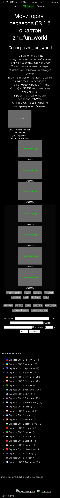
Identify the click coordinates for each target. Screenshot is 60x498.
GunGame (36, 297)
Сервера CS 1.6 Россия (20, 360)
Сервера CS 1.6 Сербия (20, 445)
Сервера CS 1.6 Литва (20, 385)
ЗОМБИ (37, 293)
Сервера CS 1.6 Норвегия (21, 457)
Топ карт (41, 6)
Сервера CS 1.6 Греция (20, 453)
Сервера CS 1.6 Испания (21, 419)
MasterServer (7, 496)
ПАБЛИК (8, 306)
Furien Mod (50, 306)
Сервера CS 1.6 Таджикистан (23, 424)
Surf (26, 297)
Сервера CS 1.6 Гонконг (21, 428)
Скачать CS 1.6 (38, 2)
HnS (46, 297)
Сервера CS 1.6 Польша (21, 411)
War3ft (19, 306)
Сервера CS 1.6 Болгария (21, 381)
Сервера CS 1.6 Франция (21, 372)
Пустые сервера (39, 310)
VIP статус (28, 6)
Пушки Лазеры (14, 293)
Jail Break (48, 293)
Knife (28, 306)
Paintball (38, 306)
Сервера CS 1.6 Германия (21, 377)
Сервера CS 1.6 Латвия (20, 436)
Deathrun (16, 297)
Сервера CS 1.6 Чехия (20, 406)
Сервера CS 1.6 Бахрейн (21, 441)
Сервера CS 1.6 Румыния (21, 368)
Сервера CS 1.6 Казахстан (22, 389)
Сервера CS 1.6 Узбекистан (22, 402)
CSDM (27, 293)
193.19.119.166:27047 (19, 138)
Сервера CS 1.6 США (19, 394)
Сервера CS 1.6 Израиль (21, 415)
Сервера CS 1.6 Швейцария (22, 449)
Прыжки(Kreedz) (20, 310)
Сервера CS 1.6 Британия (21, 398)
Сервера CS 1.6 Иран (19, 432)
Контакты (46, 491)
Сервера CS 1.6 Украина (21, 364)
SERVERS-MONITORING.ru (14, 2)
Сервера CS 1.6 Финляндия (22, 462)
